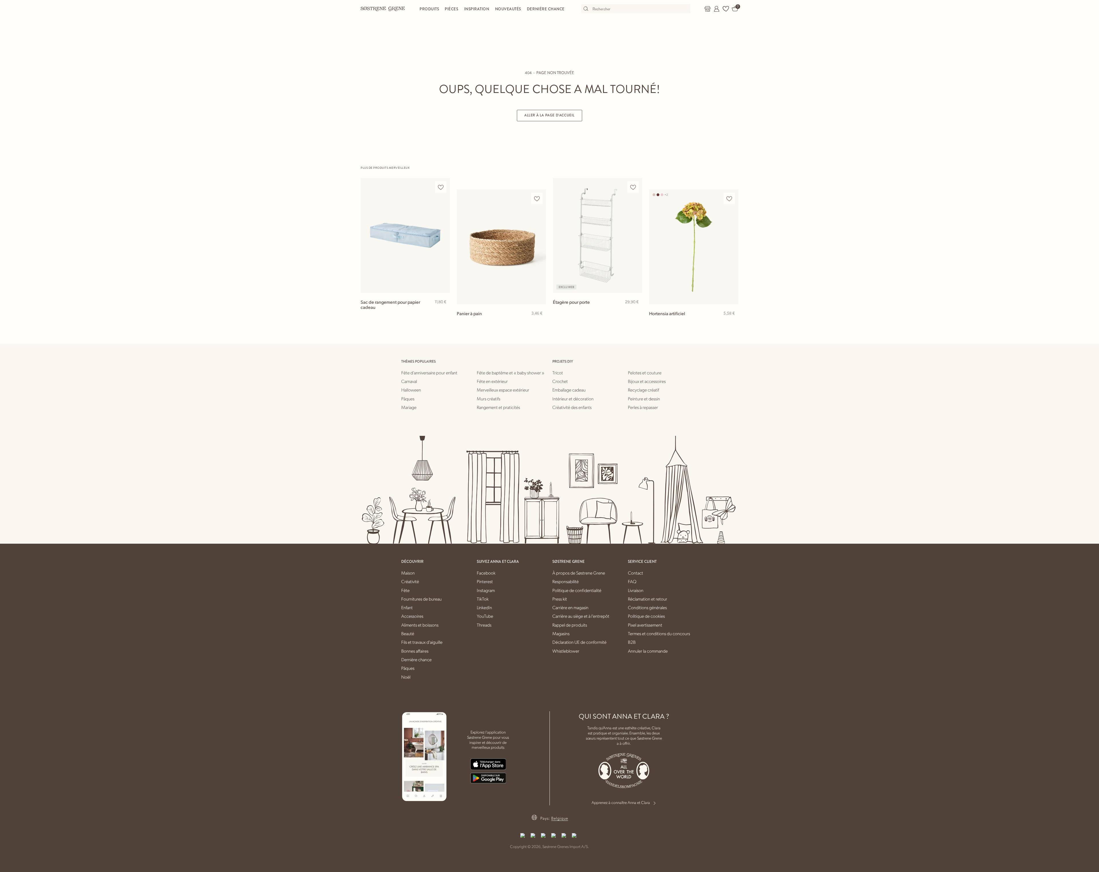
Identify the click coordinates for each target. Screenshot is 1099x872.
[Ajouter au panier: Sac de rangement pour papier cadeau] (443, 311)
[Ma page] (716, 8)
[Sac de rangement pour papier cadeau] (405, 235)
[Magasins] (707, 8)
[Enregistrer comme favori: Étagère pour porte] (633, 187)
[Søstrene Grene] (383, 8)
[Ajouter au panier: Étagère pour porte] (635, 311)
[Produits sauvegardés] (725, 8)
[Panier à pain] (501, 246)
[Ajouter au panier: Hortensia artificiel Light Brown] (731, 322)
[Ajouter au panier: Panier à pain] (539, 322)
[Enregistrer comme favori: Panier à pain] (537, 199)
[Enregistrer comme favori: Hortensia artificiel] (729, 199)
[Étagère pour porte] (597, 235)
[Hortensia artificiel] (693, 246)
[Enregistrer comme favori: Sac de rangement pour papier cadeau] (441, 187)
